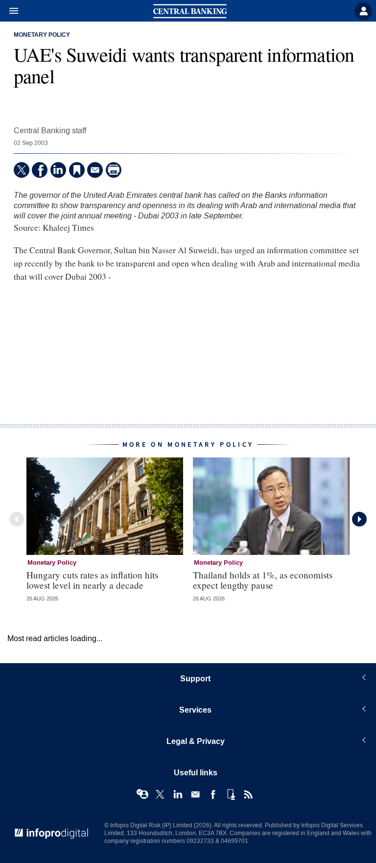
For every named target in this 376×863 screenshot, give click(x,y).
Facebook (213, 794)
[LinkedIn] (58, 170)
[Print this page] (113, 170)
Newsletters (195, 794)
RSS (248, 794)
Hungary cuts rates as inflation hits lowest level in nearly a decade (92, 580)
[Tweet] (21, 170)
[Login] (363, 11)
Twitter (160, 794)
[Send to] (95, 170)
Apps (230, 794)
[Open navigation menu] (9, 11)
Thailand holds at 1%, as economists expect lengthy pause (262, 580)
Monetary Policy (42, 35)
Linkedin (178, 794)
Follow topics (142, 794)
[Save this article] (77, 170)
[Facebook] (39, 170)
